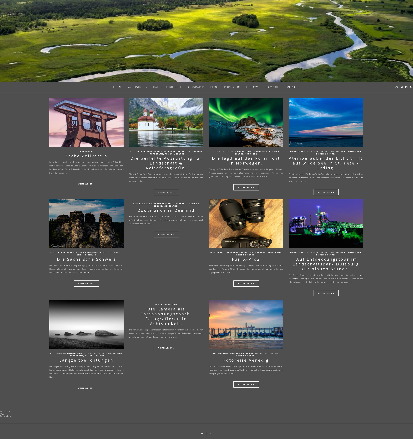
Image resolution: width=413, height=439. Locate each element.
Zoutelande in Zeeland (166, 210)
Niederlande (171, 206)
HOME (117, 87)
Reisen (159, 305)
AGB (2, 414)
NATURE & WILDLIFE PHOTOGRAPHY (179, 87)
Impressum (5, 411)
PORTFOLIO (232, 87)
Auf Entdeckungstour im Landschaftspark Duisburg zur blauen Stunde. (326, 263)
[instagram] (402, 87)
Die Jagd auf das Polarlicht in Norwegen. (246, 160)
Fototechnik (154, 151)
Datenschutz (5, 416)
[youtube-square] (406, 87)
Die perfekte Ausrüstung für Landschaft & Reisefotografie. (166, 162)
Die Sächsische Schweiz (86, 259)
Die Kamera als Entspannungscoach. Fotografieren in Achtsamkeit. (166, 316)
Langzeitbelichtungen (86, 360)
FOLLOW (252, 87)
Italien (217, 353)
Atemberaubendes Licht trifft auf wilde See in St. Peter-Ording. (326, 162)
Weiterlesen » (86, 184)
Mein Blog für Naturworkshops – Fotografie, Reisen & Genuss (175, 152)
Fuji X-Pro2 (246, 259)
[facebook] (396, 87)
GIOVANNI (271, 87)
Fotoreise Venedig (246, 360)
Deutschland (138, 151)
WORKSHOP (136, 87)
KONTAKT (290, 87)
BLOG (214, 87)
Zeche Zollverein (86, 156)
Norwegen (251, 154)
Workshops (86, 151)
